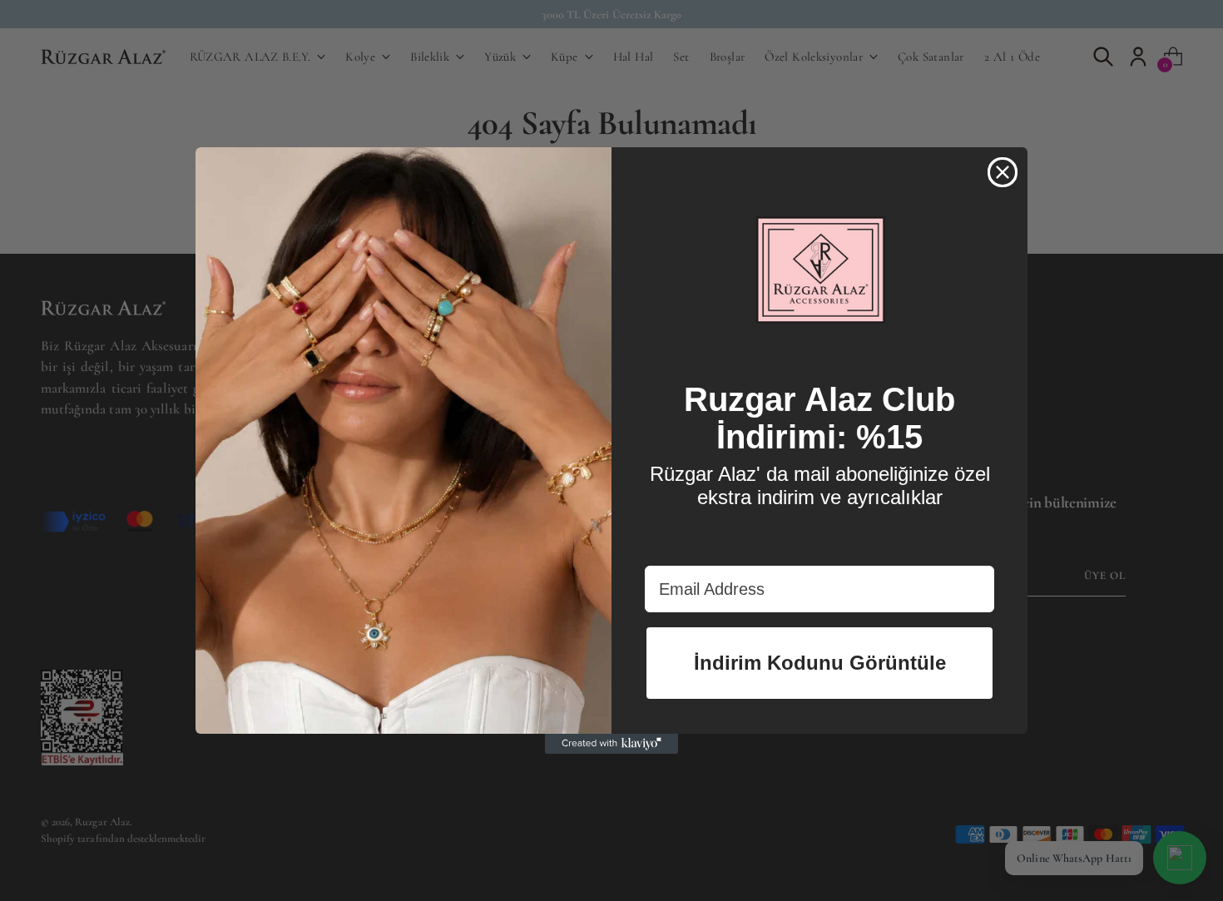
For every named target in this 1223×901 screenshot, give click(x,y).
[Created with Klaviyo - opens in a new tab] (611, 744)
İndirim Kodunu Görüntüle (820, 662)
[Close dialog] (1002, 172)
